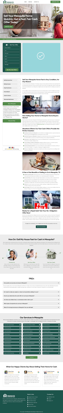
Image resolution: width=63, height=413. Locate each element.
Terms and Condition (32, 406)
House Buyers (26, 353)
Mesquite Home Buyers (31, 411)
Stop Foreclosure (27, 340)
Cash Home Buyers (7, 331)
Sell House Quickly (46, 324)
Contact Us (36, 1)
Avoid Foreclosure (7, 343)
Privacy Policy (30, 404)
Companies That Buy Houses (48, 349)
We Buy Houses (7, 334)
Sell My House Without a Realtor (29, 324)
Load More (31, 357)
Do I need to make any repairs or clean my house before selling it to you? (21, 292)
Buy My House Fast (27, 327)
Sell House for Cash (7, 337)
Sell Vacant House (46, 340)
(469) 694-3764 (55, 1)
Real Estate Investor (27, 349)
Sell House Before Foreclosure (29, 343)
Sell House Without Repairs (48, 334)
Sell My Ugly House (46, 346)
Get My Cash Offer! (12, 70)
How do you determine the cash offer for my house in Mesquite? (19, 295)
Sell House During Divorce (28, 334)
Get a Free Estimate (41, 226)
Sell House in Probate (27, 337)
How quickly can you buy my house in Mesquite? (15, 283)
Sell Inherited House (7, 346)
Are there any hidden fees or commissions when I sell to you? (18, 299)
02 (28, 249)
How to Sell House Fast (47, 343)
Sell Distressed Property (28, 331)
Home (25, 1)
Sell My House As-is (7, 340)
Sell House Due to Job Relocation (49, 337)
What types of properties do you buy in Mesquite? (16, 303)
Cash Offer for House (27, 346)
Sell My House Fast (7, 327)
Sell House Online (46, 353)
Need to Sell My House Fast (9, 353)
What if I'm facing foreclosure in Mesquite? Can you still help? (18, 307)
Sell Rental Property (46, 331)
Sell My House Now (7, 349)
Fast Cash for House (32, 400)
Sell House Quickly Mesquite (11, 39)
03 (48, 249)
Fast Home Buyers (46, 327)
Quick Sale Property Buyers (9, 324)
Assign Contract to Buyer (33, 397)
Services (30, 1)
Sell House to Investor (32, 398)
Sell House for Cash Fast (32, 402)
